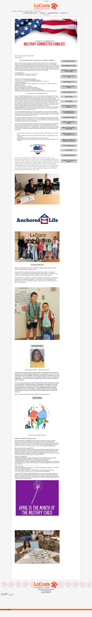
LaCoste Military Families (20, 55)
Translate (11, 594)
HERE (51, 95)
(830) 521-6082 (47, 590)
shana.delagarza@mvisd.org (51, 90)
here (22, 102)
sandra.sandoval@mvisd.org (32, 87)
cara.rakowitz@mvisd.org (30, 75)
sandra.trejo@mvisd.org (36, 88)
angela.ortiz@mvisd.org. (50, 445)
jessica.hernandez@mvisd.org (37, 89)
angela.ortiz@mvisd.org (20, 84)
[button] (15, 11)
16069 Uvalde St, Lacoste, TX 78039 (46, 589)
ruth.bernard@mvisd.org (35, 80)
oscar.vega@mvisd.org (31, 78)
